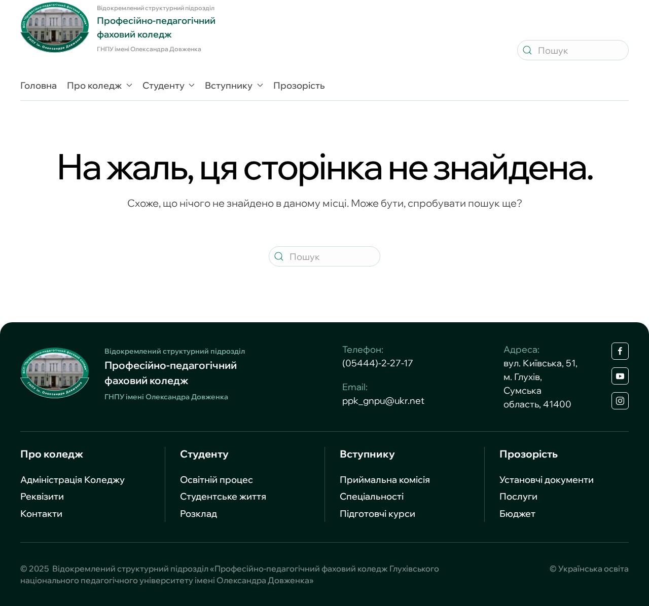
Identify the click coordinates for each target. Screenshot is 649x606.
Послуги (518, 496)
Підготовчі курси (377, 513)
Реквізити (42, 496)
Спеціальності (372, 496)
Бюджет (517, 513)
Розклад (198, 513)
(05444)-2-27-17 (377, 363)
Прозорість (299, 85)
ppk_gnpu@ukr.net (383, 400)
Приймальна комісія (385, 479)
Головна (38, 85)
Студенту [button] (163, 85)
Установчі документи (546, 479)
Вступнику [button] (229, 85)
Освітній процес (216, 479)
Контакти (41, 513)
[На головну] (54, 27)
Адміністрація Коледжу (72, 479)
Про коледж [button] (94, 85)
